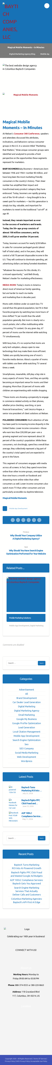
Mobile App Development (18, 508)
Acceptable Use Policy (39, 1061)
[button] (46, 5)
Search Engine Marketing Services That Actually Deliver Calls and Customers (26, 891)
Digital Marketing (36, 626)
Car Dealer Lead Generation (27, 702)
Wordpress (26, 761)
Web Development (26, 757)
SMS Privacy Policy (23, 1061)
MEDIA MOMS (9, 285)
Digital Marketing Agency (26, 710)
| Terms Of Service (40, 1059)
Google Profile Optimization (26, 723)
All (26, 694)
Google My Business (26, 719)
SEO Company (26, 748)
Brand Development (26, 698)
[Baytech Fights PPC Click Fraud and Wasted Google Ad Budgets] (14, 804)
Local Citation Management (26, 731)
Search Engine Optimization (27, 740)
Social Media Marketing (26, 752)
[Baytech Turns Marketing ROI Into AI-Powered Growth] (14, 791)
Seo (27, 744)
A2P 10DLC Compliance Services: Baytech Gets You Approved (26, 882)
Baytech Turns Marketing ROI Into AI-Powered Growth (32, 790)
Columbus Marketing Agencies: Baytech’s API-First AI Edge (26, 900)
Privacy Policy (10, 1061)
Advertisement (26, 689)
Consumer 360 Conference (27, 133)
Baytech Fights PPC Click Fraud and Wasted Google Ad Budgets (27, 874)
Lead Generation (26, 727)
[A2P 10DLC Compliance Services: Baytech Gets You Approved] (14, 816)
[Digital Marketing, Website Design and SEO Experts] (10, 22)
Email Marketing (26, 715)
